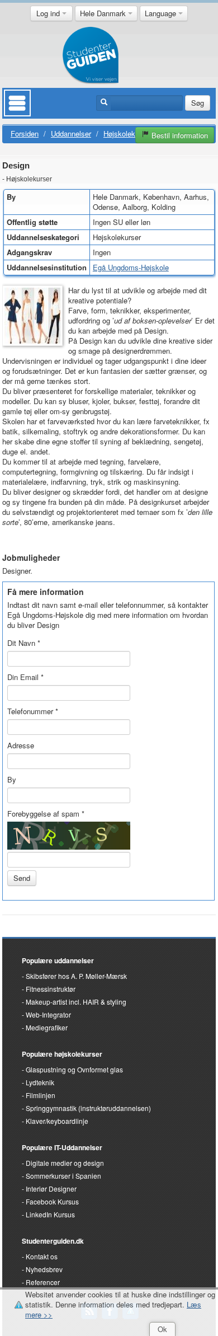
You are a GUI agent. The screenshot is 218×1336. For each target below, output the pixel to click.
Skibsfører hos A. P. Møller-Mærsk (76, 976)
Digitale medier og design (65, 1163)
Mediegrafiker (47, 1027)
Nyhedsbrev (44, 1269)
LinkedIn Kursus (50, 1214)
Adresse (20, 745)
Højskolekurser (127, 133)
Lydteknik (40, 1082)
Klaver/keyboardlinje (57, 1121)
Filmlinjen (40, 1095)
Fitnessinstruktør (50, 988)
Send (21, 878)
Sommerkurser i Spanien (63, 1175)
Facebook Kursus (52, 1201)
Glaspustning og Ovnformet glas (74, 1069)
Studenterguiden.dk (53, 1241)
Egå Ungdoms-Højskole (131, 267)
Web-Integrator (48, 1014)
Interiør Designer (51, 1188)
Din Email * (25, 677)
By (11, 779)
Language (161, 13)
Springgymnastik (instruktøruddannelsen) (88, 1108)
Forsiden (25, 133)
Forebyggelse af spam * (45, 813)
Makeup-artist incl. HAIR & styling (76, 1001)
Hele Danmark (104, 13)
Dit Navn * (23, 642)
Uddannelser (71, 133)
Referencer (43, 1282)
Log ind (49, 13)
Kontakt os (42, 1256)
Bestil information (178, 135)
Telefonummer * (32, 711)
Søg (197, 102)
